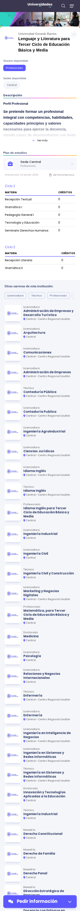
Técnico (36, 295)
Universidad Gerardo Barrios (37, 33)
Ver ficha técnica (63, 175)
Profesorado (14, 68)
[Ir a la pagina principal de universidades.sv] (40, 6)
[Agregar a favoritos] (74, 34)
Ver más (42, 140)
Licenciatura (15, 295)
